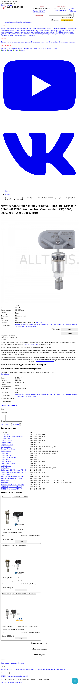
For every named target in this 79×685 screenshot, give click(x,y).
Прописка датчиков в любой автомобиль (45, 42)
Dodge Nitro (5, 468)
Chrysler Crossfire (6, 440)
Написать (16, 424)
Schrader (3, 48)
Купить (70, 329)
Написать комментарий (9, 405)
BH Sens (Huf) (39, 48)
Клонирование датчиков (67, 42)
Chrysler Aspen (6, 438)
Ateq (49, 48)
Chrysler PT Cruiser (7, 445)
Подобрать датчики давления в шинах (44, 28)
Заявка (70, 333)
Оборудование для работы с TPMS (48, 32)
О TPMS (71, 8)
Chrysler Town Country (8, 449)
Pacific (20, 48)
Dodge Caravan (6, 455)
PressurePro (14, 48)
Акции (71, 10)
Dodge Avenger (6, 451)
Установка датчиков (13, 676)
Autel (46, 48)
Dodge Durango (6, 461)
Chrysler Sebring (6, 447)
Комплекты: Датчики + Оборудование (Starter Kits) (39, 34)
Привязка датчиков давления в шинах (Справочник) (18, 35)
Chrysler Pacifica (6, 442)
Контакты (28, 22)
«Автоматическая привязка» (45, 361)
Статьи (22, 22)
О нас (18, 22)
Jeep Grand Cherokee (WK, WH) (11, 478)
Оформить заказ (68, 19)
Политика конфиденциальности (11, 682)
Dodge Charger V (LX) (8, 457)
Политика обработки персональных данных (50, 669)
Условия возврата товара (27, 669)
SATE (8, 48)
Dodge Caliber (5, 453)
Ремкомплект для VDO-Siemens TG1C (53, 324)
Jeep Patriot (4, 482)
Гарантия (12, 22)
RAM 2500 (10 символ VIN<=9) (11, 489)
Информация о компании (9, 663)
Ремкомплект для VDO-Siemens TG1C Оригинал (19, 594)
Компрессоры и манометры (65, 34)
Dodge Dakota (5, 459)
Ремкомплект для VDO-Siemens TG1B (27, 324)
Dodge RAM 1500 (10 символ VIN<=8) (13, 470)
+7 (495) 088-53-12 (39, 10)
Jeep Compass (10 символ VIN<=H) (12, 476)
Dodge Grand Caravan (8, 464)
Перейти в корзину (7, 5)
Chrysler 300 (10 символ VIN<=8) (12, 436)
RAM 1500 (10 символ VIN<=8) (11, 487)
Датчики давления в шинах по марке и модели (16, 28)
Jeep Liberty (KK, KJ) (8, 480)
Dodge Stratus (5, 474)
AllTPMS (55, 48)
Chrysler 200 (5, 434)
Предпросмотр (6, 424)
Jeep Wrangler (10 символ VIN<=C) (12, 485)
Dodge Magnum (6, 466)
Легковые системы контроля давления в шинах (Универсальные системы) (37, 30)
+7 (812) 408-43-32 (60, 10)
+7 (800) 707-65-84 (39, 12)
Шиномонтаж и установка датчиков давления (16, 42)
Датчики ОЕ (24, 676)
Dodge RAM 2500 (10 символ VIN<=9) (13, 472)
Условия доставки (7, 669)
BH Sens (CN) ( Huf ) (32, 344)
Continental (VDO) (29, 48)
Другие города (38, 15)
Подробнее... (5, 374)
